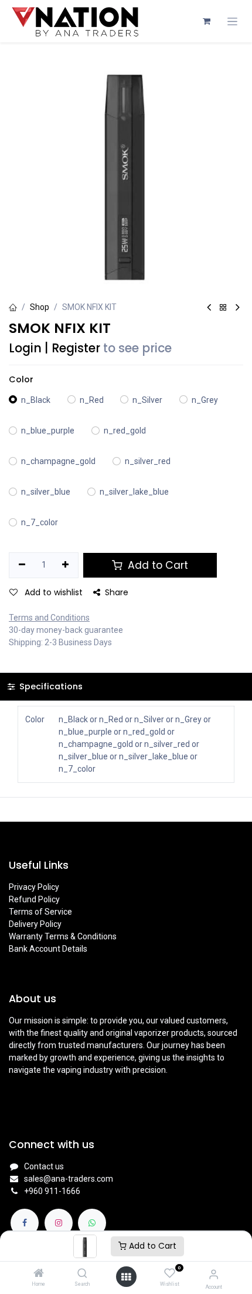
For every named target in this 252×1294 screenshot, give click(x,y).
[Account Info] (213, 1274)
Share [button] (116, 592)
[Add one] (66, 565)
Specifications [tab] (50, 686)
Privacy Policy (34, 887)
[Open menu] (126, 1277)
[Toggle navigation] (232, 21)
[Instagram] (59, 1223)
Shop (39, 307)
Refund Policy (34, 899)
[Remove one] (22, 565)
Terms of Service (40, 911)
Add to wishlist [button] (52, 592)
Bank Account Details (48, 948)
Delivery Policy (35, 924)
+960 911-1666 (52, 1191)
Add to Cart (151, 1246)
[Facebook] (25, 1223)
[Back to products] (223, 308)
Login (25, 348)
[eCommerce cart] (206, 21)
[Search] (82, 1274)
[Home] (38, 1274)
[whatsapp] (92, 1223)
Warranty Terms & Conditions (63, 936)
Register (76, 348)
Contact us (44, 1166)
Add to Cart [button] (156, 565)
